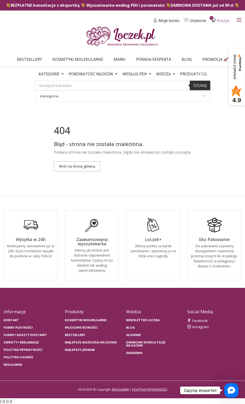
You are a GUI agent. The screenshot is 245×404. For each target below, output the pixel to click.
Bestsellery (29, 59)
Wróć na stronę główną (77, 166)
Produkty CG (193, 74)
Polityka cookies (18, 357)
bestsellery (75, 335)
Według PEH (134, 74)
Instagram (200, 326)
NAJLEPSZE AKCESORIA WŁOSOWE (91, 342)
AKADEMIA (134, 352)
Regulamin (13, 364)
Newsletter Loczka (143, 320)
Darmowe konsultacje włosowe (145, 344)
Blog (187, 59)
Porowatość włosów (91, 74)
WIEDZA (163, 74)
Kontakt (11, 320)
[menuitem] (29, 59)
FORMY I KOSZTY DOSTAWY (25, 335)
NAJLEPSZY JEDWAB (80, 349)
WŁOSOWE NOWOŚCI (81, 327)
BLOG (130, 327)
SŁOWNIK (133, 335)
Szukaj (200, 85)
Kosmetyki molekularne (77, 59)
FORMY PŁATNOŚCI (18, 327)
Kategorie (49, 74)
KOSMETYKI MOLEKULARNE (85, 320)
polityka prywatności (149, 389)
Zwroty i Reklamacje (21, 342)
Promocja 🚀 (215, 59)
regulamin (120, 389)
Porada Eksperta (153, 59)
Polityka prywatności (23, 349)
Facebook (199, 320)
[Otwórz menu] (239, 20)
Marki (120, 59)
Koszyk (220, 20)
